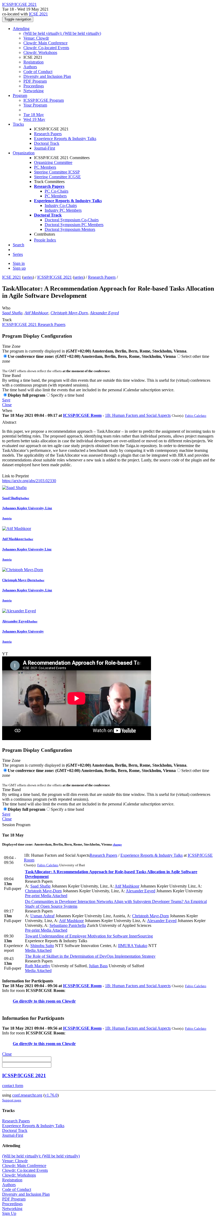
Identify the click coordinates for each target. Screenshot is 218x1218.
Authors (30, 67)
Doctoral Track (46, 143)
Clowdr (69, 1001)
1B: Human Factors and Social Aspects (138, 415)
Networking (33, 90)
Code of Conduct (37, 71)
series (28, 277)
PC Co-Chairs (56, 191)
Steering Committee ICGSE (57, 177)
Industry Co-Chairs (61, 205)
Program (20, 95)
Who (6, 308)
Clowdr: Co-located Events (46, 47)
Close (7, 404)
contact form (12, 1085)
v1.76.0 (51, 1095)
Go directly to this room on (37, 1001)
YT (5, 654)
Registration (33, 62)
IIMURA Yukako (132, 945)
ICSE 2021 (38, 14)
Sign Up (9, 1213)
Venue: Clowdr (36, 38)
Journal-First (44, 148)
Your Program (35, 105)
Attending (21, 28)
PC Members (45, 167)
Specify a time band (67, 395)
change (117, 844)
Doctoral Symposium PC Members (74, 224)
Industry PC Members (63, 210)
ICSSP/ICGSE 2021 (54, 277)
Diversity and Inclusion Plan (47, 76)
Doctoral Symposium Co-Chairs (72, 220)
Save (6, 400)
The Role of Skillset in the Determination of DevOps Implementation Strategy (90, 956)
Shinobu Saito (42, 945)
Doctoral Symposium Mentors (70, 229)
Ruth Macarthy (37, 966)
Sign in (19, 263)
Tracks (18, 124)
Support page (11, 1100)
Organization (24, 153)
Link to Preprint (15, 476)
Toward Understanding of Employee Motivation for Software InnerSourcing (89, 936)
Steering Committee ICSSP (57, 172)
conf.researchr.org (27, 1095)
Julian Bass (98, 966)
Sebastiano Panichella (67, 925)
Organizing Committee (53, 162)
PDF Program (35, 81)
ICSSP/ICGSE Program (43, 100)
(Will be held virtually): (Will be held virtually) (62, 33)
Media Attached (53, 895)
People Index (45, 240)
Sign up (19, 268)
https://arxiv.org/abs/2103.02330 (29, 480)
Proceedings (33, 86)
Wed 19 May (34, 119)
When (7, 410)
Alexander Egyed (104, 313)
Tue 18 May (33, 114)
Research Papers (48, 133)
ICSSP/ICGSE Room (82, 415)
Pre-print (32, 895)
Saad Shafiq (12, 313)
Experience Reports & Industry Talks (65, 138)
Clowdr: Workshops (40, 52)
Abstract (9, 422)
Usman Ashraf (42, 916)
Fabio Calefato (195, 416)
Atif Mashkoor (36, 313)
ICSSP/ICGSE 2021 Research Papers (33, 324)
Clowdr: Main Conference (45, 43)
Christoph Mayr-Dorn (69, 313)
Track (7, 319)
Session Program (16, 824)
